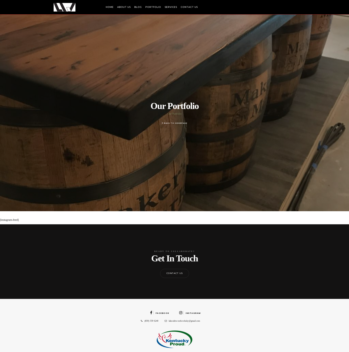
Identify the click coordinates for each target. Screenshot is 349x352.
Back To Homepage (175, 123)
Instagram (193, 313)
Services (171, 7)
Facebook (162, 313)
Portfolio (153, 7)
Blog (138, 7)
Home (110, 7)
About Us (124, 7)
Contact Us (189, 7)
